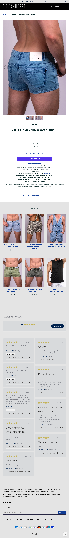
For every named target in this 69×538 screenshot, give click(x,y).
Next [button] (63, 67)
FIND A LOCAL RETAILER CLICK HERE (34, 1)
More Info (47, 173)
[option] (34, 67)
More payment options (34, 163)
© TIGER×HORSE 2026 (14, 519)
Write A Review (58, 326)
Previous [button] (6, 67)
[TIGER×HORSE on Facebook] (33, 534)
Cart (64, 6)
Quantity (34, 144)
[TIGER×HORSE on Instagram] (36, 534)
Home (5, 15)
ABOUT (57, 6)
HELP (28, 522)
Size (34, 135)
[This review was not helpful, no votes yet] (29, 357)
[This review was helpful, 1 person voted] (25, 472)
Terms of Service (55, 519)
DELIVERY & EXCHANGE (18, 522)
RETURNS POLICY (29, 519)
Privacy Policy (41, 519)
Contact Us (52, 522)
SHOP (50, 6)
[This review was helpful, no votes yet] (25, 357)
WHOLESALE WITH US (39, 522)
